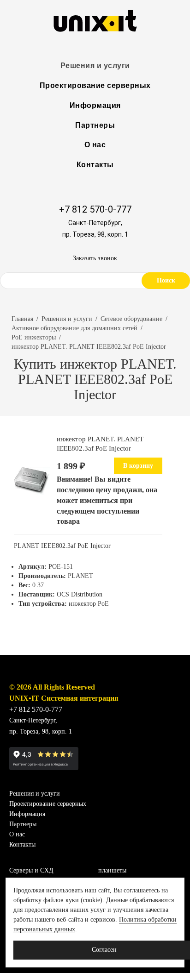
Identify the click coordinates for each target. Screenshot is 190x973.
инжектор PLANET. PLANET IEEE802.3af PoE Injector (89, 346)
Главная (22, 318)
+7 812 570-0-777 (95, 209)
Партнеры (95, 125)
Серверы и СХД (31, 870)
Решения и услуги (95, 65)
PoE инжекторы (34, 337)
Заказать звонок (95, 258)
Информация (95, 105)
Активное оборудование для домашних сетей (74, 328)
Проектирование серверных (95, 85)
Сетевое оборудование (131, 318)
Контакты (95, 165)
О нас (95, 145)
